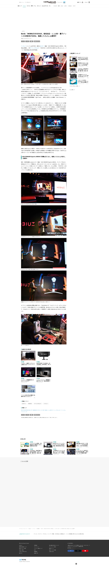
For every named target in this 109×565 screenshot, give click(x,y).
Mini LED (30, 403)
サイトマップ (36, 546)
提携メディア (51, 548)
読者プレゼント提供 (22, 548)
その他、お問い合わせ (23, 551)
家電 (32, 5)
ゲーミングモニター (35, 48)
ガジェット (39, 5)
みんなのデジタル (45, 5)
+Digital (29, 528)
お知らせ (20, 545)
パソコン (24, 5)
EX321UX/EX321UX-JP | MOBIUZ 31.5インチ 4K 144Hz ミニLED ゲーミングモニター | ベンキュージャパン (43, 411)
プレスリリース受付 (52, 546)
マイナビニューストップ (23, 528)
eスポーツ (42, 46)
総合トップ (20, 5)
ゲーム (35, 5)
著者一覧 (20, 553)
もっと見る (72, 89)
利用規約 (35, 545)
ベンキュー (23, 46)
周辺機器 (38, 528)
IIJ (49, 5)
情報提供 (35, 551)
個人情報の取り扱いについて (54, 545)
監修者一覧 (36, 553)
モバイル (28, 5)
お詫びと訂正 (51, 551)
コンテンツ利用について (38, 548)
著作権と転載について (23, 546)
